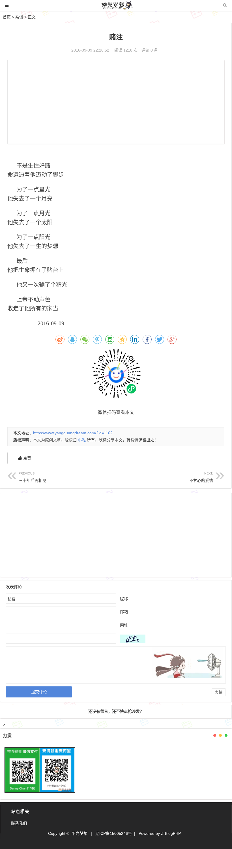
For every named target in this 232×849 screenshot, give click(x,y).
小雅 (82, 440)
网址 (124, 625)
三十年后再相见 (32, 477)
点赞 (27, 458)
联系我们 (19, 823)
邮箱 (124, 612)
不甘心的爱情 (201, 477)
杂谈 (19, 17)
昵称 (124, 599)
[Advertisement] (115, 102)
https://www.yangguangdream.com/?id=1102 (73, 433)
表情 (219, 692)
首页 (7, 17)
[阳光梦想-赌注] (116, 8)
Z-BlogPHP (171, 833)
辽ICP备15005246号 (113, 833)
